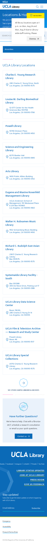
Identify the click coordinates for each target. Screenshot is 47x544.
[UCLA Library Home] (27, 455)
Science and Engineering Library (19, 148)
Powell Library (13, 125)
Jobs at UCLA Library (32, 475)
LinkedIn (26, 464)
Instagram (18, 464)
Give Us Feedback (34, 484)
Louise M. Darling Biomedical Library (21, 101)
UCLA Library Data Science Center (20, 303)
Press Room (37, 479)
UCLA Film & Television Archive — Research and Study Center (22, 330)
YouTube (41, 464)
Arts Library (12, 171)
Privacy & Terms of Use (10, 532)
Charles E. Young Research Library (20, 76)
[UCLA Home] (5, 2)
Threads (34, 464)
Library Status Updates (30, 470)
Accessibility (7, 526)
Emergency (6, 521)
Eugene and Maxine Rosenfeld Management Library (22, 194)
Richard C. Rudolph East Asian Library (22, 247)
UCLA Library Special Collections (17, 357)
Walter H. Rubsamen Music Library (20, 223)
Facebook (9, 464)
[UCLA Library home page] (11, 6)
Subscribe (36, 508)
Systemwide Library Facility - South (21, 276)
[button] (11, 6)
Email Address (8, 508)
